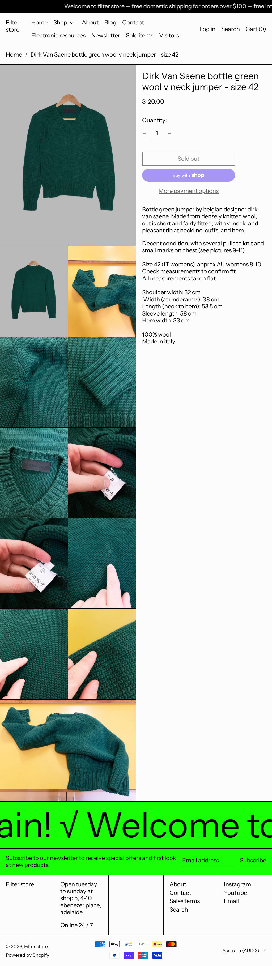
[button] (230, 29)
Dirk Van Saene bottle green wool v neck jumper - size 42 (104, 54)
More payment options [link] (189, 191)
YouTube (235, 893)
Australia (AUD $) (241, 950)
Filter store (12, 26)
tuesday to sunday (78, 888)
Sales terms (184, 901)
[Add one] (169, 134)
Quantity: (154, 120)
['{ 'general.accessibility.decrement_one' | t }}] (144, 134)
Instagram (237, 884)
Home (14, 54)
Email (231, 901)
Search (178, 909)
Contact (180, 892)
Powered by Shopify (27, 955)
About (177, 884)
